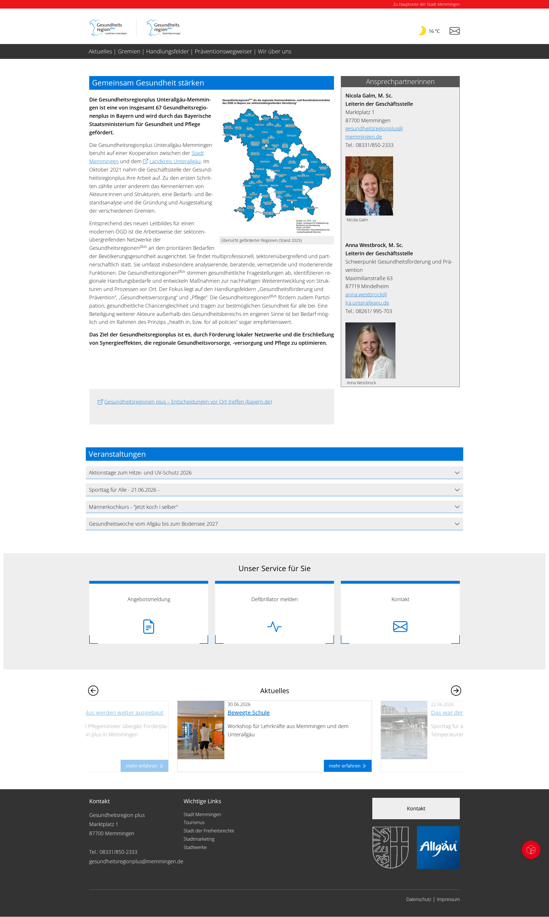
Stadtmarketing (199, 839)
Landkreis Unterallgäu (175, 161)
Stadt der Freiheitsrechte (209, 831)
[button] (456, 690)
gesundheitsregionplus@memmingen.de (136, 861)
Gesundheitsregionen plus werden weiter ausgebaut (94, 712)
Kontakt (416, 808)
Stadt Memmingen (202, 814)
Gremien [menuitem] (129, 51)
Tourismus (194, 822)
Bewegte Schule (249, 712)
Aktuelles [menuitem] (100, 51)
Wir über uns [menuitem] (274, 51)
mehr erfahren (142, 766)
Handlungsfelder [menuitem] (167, 51)
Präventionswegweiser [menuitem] (223, 51)
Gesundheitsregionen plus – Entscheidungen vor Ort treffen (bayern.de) (188, 401)
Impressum (448, 899)
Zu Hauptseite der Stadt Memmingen (426, 4)
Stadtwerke (195, 847)
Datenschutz (418, 899)
